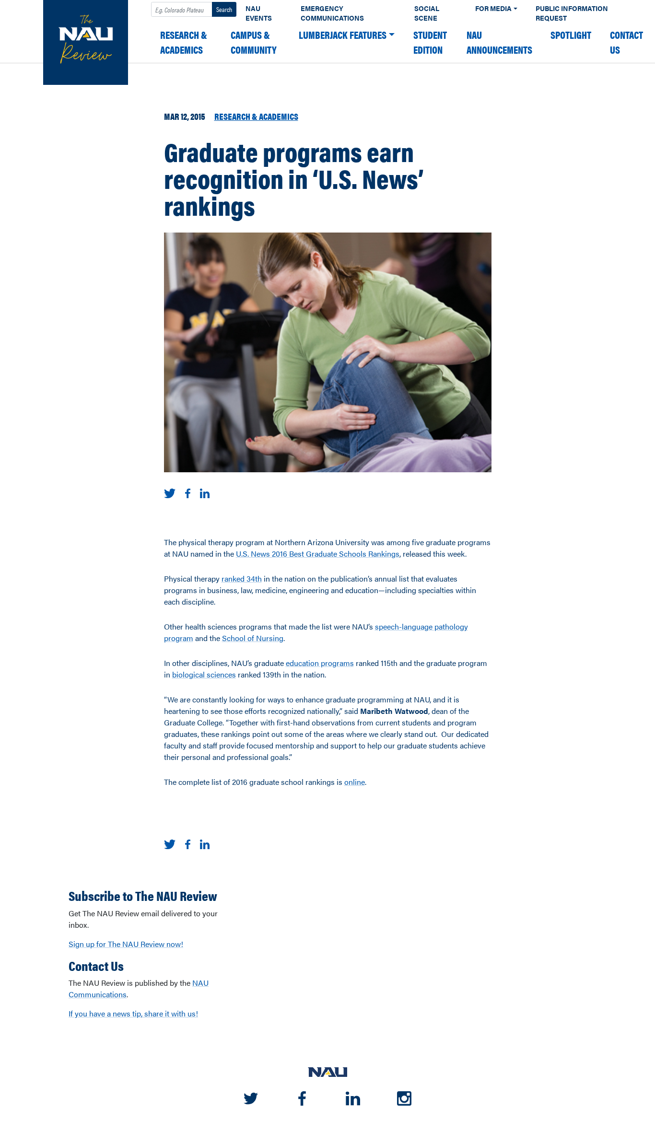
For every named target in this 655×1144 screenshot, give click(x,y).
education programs (320, 662)
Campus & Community (254, 42)
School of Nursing (252, 637)
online (354, 781)
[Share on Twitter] (170, 492)
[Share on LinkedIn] (205, 492)
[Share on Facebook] (187, 492)
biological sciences (204, 674)
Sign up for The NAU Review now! (126, 943)
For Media (493, 8)
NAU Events (259, 13)
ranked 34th (242, 578)
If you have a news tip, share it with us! (133, 1013)
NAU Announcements (499, 42)
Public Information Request (572, 13)
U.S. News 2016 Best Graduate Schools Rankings (317, 553)
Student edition (430, 42)
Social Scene (426, 13)
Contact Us (626, 42)
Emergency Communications (332, 13)
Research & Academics (183, 42)
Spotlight (570, 35)
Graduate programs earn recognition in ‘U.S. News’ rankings (294, 178)
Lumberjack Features (342, 35)
